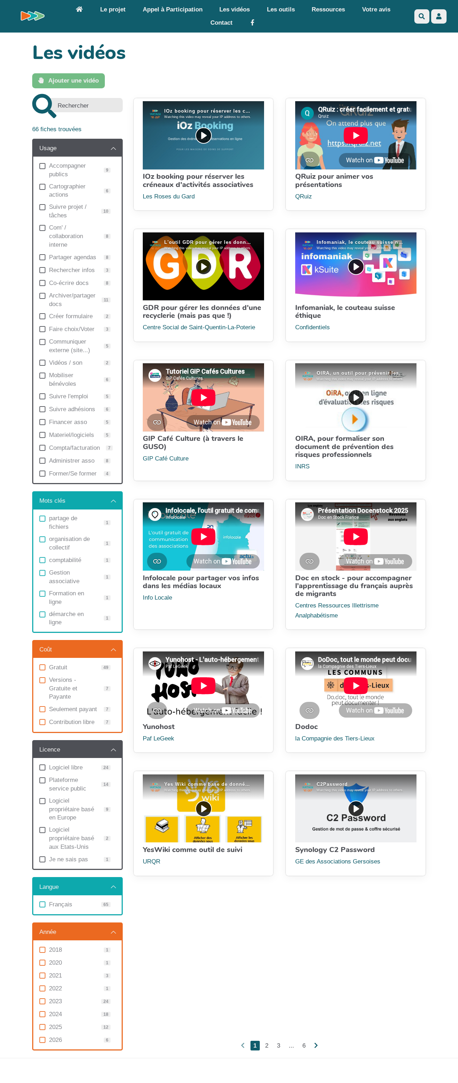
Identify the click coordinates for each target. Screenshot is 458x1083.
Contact (221, 22)
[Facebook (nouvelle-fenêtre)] (252, 23)
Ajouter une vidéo (73, 80)
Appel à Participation (173, 9)
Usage (48, 148)
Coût (45, 649)
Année (47, 932)
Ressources (328, 9)
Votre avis (376, 9)
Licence (49, 749)
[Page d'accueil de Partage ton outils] (79, 9)
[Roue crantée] (439, 16)
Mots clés (52, 500)
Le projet (113, 9)
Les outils (281, 9)
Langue (49, 886)
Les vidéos (234, 9)
